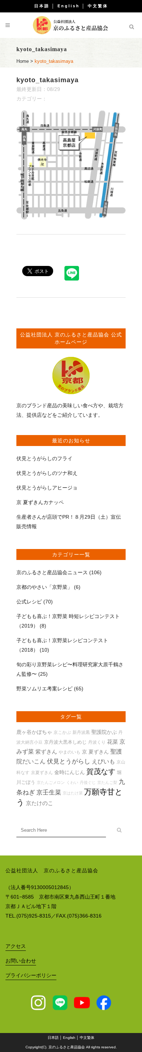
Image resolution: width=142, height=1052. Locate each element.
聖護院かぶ (104, 732)
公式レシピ (29, 602)
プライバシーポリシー (30, 975)
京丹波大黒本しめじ (65, 742)
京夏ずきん (42, 772)
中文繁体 (98, 6)
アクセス (15, 946)
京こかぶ (62, 732)
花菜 (112, 742)
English (69, 6)
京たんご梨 (107, 782)
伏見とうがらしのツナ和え (47, 473)
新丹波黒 (81, 732)
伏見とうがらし (68, 761)
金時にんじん (69, 772)
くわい (72, 782)
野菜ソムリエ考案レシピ (44, 688)
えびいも (103, 761)
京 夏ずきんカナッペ (40, 502)
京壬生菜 (48, 792)
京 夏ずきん (95, 752)
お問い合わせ (20, 961)
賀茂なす (100, 771)
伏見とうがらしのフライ (44, 458)
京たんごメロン (51, 782)
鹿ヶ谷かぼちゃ (34, 732)
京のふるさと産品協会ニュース (52, 572)
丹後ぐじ (88, 782)
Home (22, 61)
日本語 (42, 6)
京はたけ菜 (73, 793)
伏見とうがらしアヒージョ (47, 488)
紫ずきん (46, 751)
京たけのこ (39, 803)
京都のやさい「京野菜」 (44, 587)
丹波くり (97, 742)
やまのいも (69, 752)
